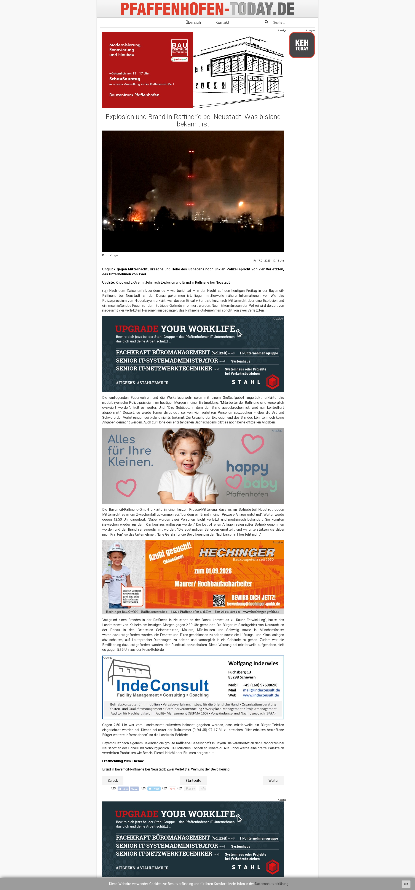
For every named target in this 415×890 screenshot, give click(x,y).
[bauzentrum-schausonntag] (193, 69)
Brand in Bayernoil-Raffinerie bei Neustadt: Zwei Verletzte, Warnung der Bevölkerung (166, 769)
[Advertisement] (302, 126)
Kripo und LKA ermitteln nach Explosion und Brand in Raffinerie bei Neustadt (173, 282)
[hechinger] (193, 577)
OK (406, 884)
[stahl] (193, 839)
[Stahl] (193, 354)
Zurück (113, 781)
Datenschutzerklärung (271, 884)
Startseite (193, 781)
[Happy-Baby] (193, 466)
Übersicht (194, 22)
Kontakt (222, 22)
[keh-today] (302, 45)
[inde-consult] (193, 687)
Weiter (273, 781)
